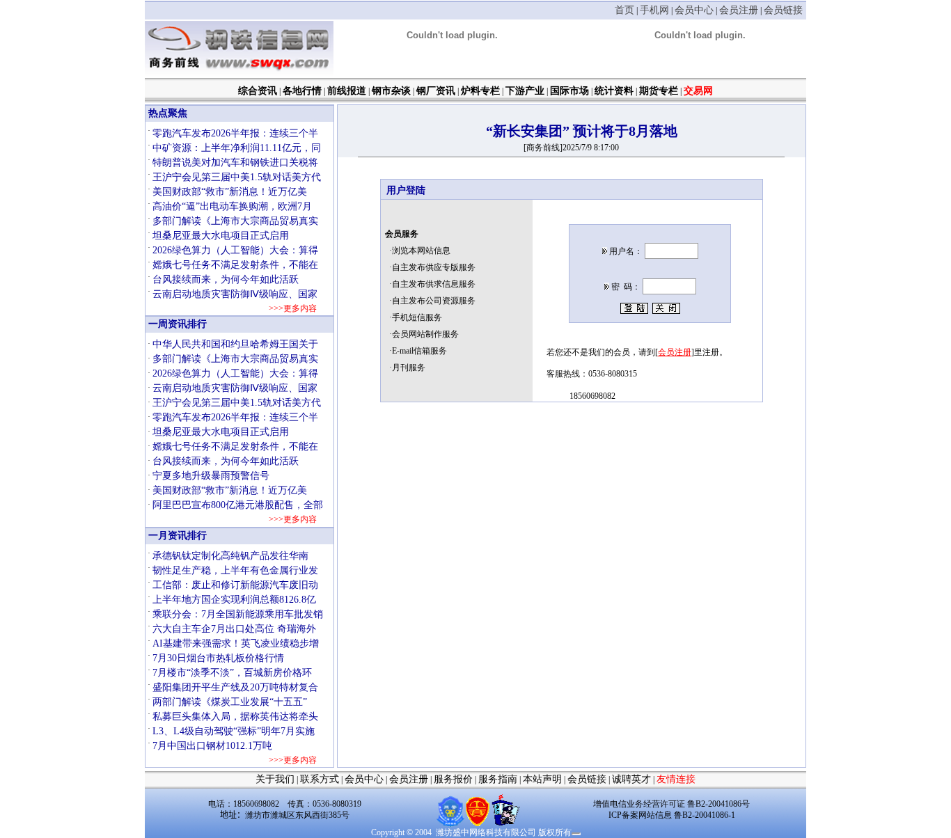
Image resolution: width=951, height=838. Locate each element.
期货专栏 (658, 91)
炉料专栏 (480, 91)
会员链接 (783, 10)
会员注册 (738, 10)
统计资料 (614, 91)
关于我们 (275, 779)
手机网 (654, 10)
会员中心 (694, 10)
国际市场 (569, 91)
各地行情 (302, 91)
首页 (624, 10)
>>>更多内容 (291, 308)
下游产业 (524, 91)
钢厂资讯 (435, 91)
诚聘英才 (631, 779)
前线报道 (346, 91)
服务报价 (453, 779)
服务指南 (497, 779)
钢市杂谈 (391, 91)
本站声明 (542, 779)
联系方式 (319, 779)
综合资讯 (257, 91)
